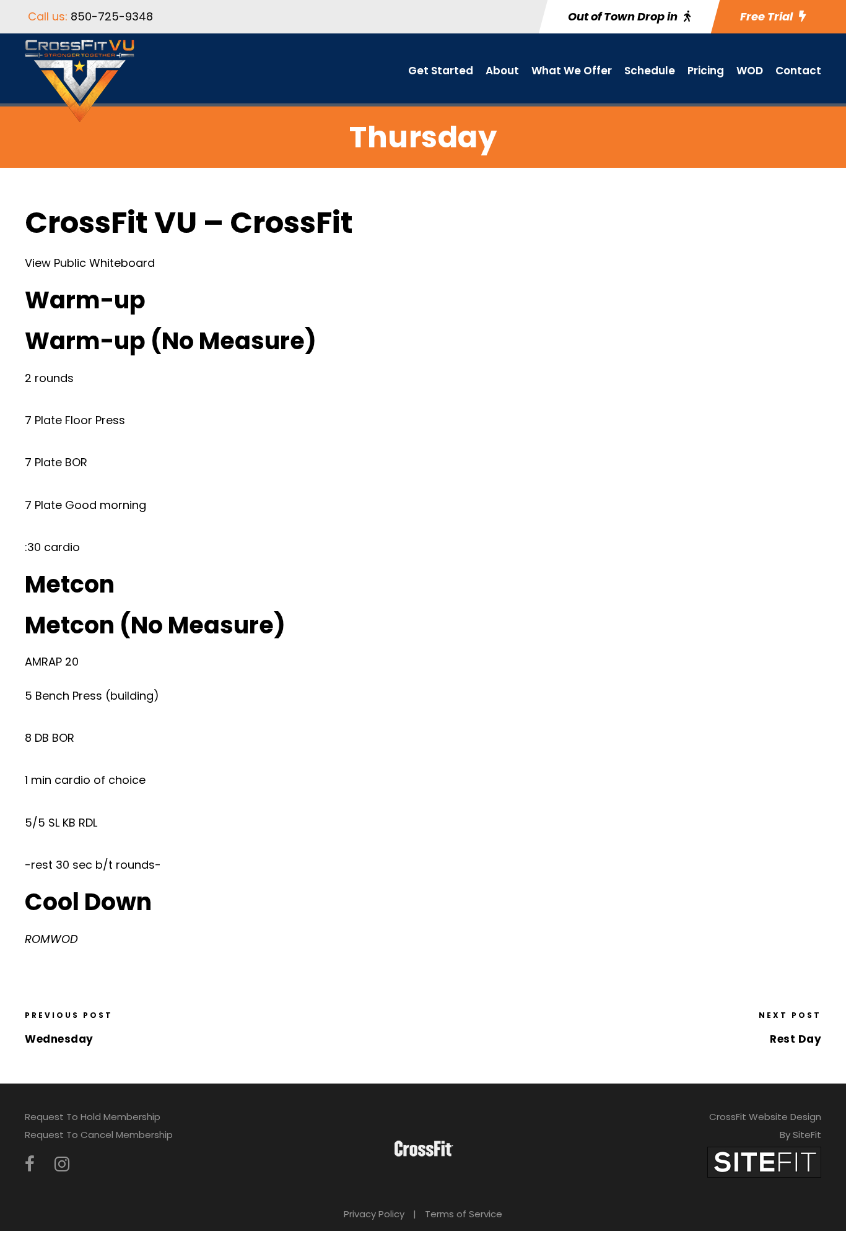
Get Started (440, 70)
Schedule (649, 70)
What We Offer (571, 70)
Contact (798, 70)
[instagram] (62, 1164)
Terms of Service (463, 1213)
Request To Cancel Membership (99, 1134)
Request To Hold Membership (92, 1116)
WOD (749, 70)
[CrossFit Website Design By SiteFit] (764, 1161)
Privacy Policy (374, 1213)
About (502, 70)
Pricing (705, 70)
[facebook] (30, 1164)
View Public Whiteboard (90, 263)
